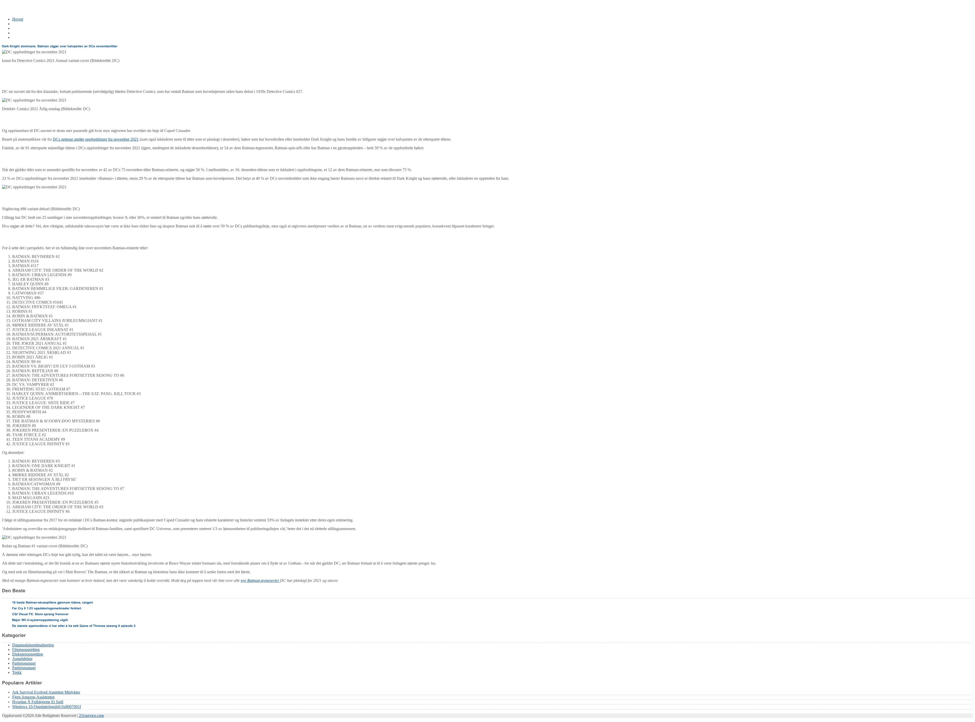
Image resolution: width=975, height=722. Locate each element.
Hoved (17, 19)
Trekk (17, 672)
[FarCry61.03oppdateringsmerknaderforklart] (47, 608)
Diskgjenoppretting (27, 654)
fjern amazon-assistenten (33, 697)
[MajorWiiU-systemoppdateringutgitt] (40, 619)
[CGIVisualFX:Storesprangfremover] (40, 614)
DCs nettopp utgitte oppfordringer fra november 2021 (96, 139)
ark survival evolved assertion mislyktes (46, 692)
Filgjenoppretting (26, 649)
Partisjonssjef (22, 28)
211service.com (91, 715)
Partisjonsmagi (24, 663)
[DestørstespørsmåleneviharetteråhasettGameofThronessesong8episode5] (74, 625)
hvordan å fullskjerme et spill (37, 702)
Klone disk (21, 33)
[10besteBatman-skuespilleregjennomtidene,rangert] (52, 602)
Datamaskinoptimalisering (33, 24)
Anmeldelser (22, 659)
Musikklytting (23, 37)
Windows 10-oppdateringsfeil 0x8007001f (46, 706)
